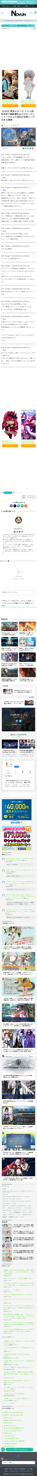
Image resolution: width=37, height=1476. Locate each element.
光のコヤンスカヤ (27, 1242)
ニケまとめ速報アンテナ (11, 1466)
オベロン (14, 1230)
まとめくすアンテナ (10, 1453)
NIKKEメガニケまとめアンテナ (13, 1440)
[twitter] (20, 748)
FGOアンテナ (8, 1445)
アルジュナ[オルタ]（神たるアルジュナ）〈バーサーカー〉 (17, 1224)
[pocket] (32, 148)
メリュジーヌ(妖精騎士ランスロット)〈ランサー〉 (21, 1240)
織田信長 (5, 1244)
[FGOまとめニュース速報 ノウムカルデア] (18, 13)
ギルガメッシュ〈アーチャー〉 (15, 1235)
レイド (19, 1242)
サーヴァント (7, 520)
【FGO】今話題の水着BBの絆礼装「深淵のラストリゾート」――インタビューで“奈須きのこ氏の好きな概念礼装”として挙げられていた (20, 924)
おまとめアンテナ (9, 1473)
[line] (30, 148)
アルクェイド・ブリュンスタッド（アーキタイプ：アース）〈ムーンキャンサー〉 (18, 1219)
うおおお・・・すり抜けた (12, 1317)
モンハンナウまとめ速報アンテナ (14, 1455)
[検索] (33, 822)
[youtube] (20, 559)
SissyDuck (7, 125)
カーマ (4, 1235)
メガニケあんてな (9, 1463)
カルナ (29, 1233)
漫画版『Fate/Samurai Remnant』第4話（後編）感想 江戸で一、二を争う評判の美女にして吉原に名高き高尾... (19, 1299)
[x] (26, 148)
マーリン (5, 1240)
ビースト (25, 1237)
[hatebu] (28, 148)
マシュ (30, 1237)
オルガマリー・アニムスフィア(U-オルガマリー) (14, 1233)
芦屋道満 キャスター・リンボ (16, 1244)
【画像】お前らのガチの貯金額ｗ (14, 1421)
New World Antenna (10, 1471)
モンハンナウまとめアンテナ (13, 1458)
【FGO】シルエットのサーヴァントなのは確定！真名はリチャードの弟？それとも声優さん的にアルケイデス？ (20, 911)
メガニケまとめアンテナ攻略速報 (14, 1468)
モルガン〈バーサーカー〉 (9, 1242)
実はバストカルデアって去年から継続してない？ (19, 1306)
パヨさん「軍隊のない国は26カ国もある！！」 (18, 1395)
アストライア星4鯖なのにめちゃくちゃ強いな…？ (19, 1322)
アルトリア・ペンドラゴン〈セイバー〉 (12, 1226)
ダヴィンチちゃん (7, 1237)
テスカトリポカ (17, 1237)
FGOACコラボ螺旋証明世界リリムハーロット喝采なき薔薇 (18, 25)
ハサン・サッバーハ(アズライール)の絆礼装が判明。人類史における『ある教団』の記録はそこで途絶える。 (19, 1335)
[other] (22, 559)
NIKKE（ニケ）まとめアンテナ (13, 1442)
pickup (4, 1216)
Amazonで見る (10, 105)
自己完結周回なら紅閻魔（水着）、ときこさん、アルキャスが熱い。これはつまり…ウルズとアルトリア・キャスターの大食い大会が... (19, 1343)
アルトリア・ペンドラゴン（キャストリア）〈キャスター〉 (17, 1228)
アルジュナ (5, 1221)
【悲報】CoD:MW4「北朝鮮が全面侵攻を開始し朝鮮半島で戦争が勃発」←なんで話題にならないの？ (19, 1401)
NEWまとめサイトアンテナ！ (13, 1447)
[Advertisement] (18, 48)
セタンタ (4, 122)
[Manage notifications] (2, 1458)
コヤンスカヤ (28, 1235)
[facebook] (23, 148)
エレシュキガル (6, 1230)
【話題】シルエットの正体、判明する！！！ (17, 1426)
